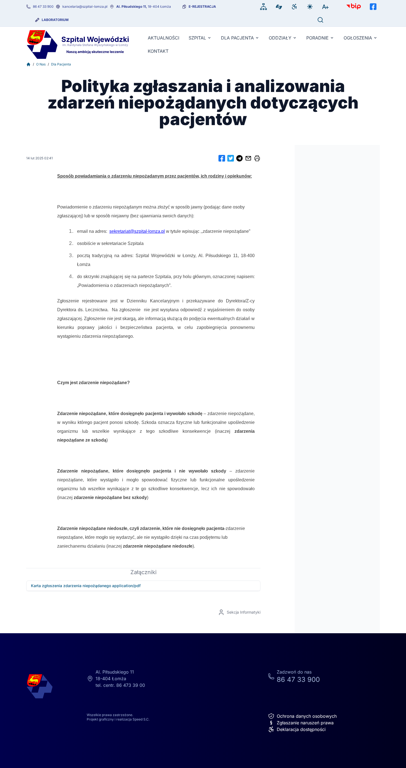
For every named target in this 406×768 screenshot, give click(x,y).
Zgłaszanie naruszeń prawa (302, 722)
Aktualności (163, 38)
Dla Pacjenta (61, 64)
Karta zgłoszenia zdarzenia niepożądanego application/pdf (86, 585)
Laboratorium (55, 20)
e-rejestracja (202, 6)
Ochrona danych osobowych (307, 716)
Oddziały (280, 38)
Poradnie (317, 38)
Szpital (197, 38)
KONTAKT (158, 51)
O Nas (41, 64)
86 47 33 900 (43, 6)
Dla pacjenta (237, 38)
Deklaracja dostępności (301, 729)
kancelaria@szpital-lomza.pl (84, 6)
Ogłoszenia (358, 38)
